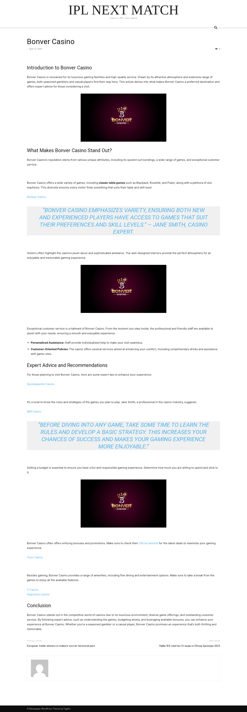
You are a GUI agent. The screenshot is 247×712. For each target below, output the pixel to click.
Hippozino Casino (38, 594)
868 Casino (34, 411)
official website (148, 543)
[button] (215, 28)
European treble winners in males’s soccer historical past (61, 646)
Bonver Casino (51, 41)
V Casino (32, 589)
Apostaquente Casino (40, 384)
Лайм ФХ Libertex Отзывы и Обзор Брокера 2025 (189, 646)
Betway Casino (36, 197)
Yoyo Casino (35, 557)
